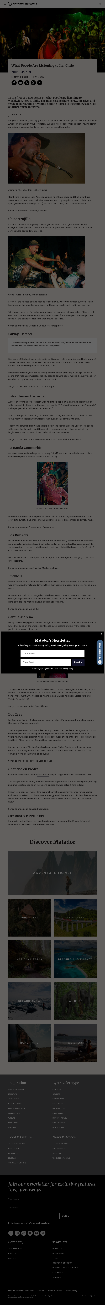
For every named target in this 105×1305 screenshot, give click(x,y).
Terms (56, 668)
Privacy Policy (68, 668)
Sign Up (78, 662)
